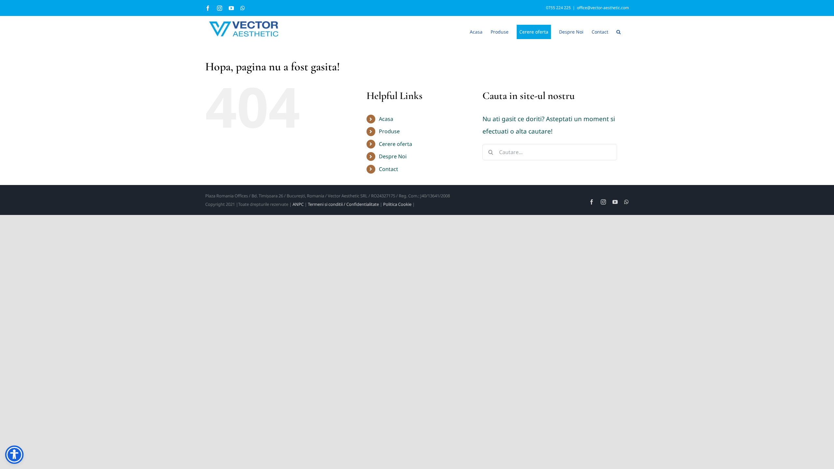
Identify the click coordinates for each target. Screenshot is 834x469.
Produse (389, 131)
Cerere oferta (395, 144)
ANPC (298, 204)
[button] (618, 31)
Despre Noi (393, 156)
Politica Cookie (397, 204)
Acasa (386, 118)
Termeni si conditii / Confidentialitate (343, 204)
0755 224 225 (558, 7)
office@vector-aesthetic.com (603, 7)
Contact (388, 169)
